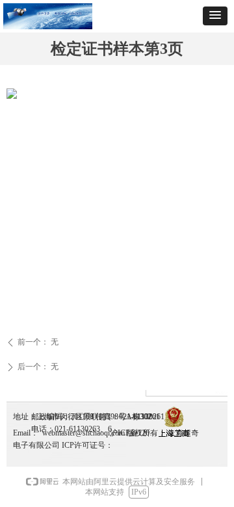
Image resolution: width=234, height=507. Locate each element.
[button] (215, 15)
